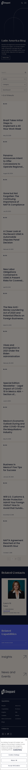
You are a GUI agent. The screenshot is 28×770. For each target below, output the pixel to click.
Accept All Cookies (14, 766)
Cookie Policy (17, 750)
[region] (14, 754)
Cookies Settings (14, 755)
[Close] (26, 740)
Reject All (14, 760)
